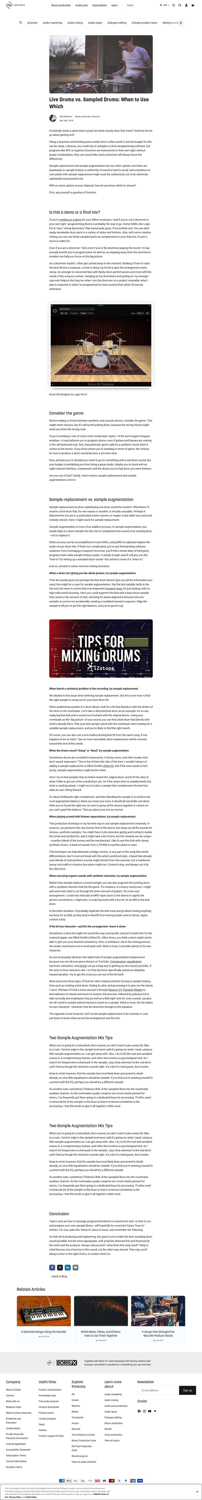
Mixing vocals (171, 22)
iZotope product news (144, 22)
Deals (42, 1424)
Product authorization (50, 1389)
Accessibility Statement (18, 1449)
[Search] (173, 5)
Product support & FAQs (51, 1436)
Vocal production (113, 1434)
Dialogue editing (117, 22)
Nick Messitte (66, 116)
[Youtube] (149, 1411)
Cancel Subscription (16, 1461)
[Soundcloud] (155, 1411)
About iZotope (13, 1389)
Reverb (108, 1429)
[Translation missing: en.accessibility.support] (180, 5)
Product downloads (49, 1407)
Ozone (75, 1400)
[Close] (197, 1491)
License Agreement (16, 1444)
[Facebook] (139, 1411)
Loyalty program (47, 1418)
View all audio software (84, 1461)
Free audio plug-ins (49, 1401)
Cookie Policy (31, 1497)
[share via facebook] (52, 1267)
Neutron (96, 116)
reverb (83, 965)
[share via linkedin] (68, 1267)
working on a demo (70, 219)
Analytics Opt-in (14, 1467)
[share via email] (76, 1267)
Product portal (46, 1412)
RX (73, 1394)
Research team (13, 1407)
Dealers (43, 1430)
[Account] (186, 5)
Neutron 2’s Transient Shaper (125, 989)
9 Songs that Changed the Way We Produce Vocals (158, 1334)
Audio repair (95, 22)
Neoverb (76, 1429)
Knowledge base (47, 1395)
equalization (134, 961)
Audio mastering (52, 22)
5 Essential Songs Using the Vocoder (43, 1332)
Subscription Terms (16, 1455)
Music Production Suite (84, 1440)
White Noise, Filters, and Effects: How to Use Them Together (101, 1334)
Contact (10, 1395)
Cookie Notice (13, 1428)
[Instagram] (144, 1411)
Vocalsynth (77, 1417)
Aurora (75, 1423)
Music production (83, 116)
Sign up (187, 1390)
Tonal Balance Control (83, 1434)
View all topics (112, 1440)
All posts (32, 22)
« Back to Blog (59, 1276)
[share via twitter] (60, 1267)
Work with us (12, 1401)
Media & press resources (18, 1412)
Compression (118, 961)
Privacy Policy (15, 1497)
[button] (21, 22)
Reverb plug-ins (80, 1456)
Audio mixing (75, 22)
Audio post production (116, 1405)
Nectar (75, 1411)
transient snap (113, 588)
